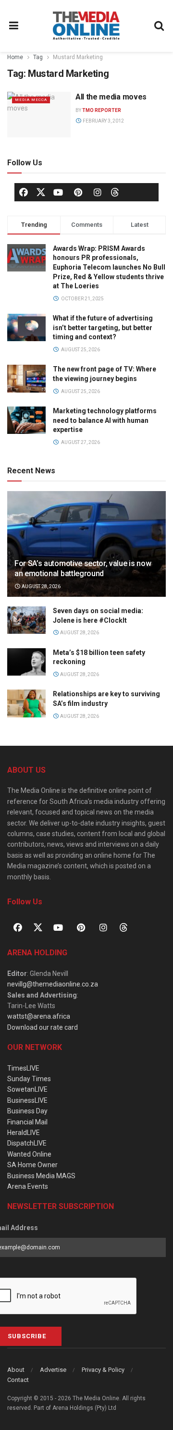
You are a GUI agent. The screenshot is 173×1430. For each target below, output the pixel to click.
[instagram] (97, 192)
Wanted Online (29, 1154)
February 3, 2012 (103, 120)
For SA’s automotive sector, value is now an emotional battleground (82, 568)
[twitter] (41, 191)
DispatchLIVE (27, 1143)
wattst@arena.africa (38, 1016)
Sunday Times (29, 1079)
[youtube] (58, 192)
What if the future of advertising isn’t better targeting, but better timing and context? (103, 327)
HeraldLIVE (23, 1132)
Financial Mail (27, 1122)
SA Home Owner (32, 1165)
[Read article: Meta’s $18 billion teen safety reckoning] (26, 662)
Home (15, 57)
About (16, 1369)
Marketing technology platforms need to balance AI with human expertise (105, 420)
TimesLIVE (23, 1068)
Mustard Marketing (78, 57)
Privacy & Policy (103, 1369)
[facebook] (23, 192)
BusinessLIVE (27, 1100)
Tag (38, 57)
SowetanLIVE (27, 1089)
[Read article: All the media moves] (39, 114)
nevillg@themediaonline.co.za (52, 984)
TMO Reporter (101, 110)
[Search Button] (159, 26)
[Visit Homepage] (86, 26)
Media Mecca (31, 100)
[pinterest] (78, 192)
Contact (18, 1379)
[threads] (115, 191)
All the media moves (111, 96)
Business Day (27, 1111)
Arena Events (27, 1186)
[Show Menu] (14, 26)
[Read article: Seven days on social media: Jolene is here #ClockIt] (26, 620)
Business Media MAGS (41, 1176)
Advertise (53, 1369)
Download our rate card (42, 1027)
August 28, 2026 (41, 586)
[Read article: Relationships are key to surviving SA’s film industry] (26, 703)
